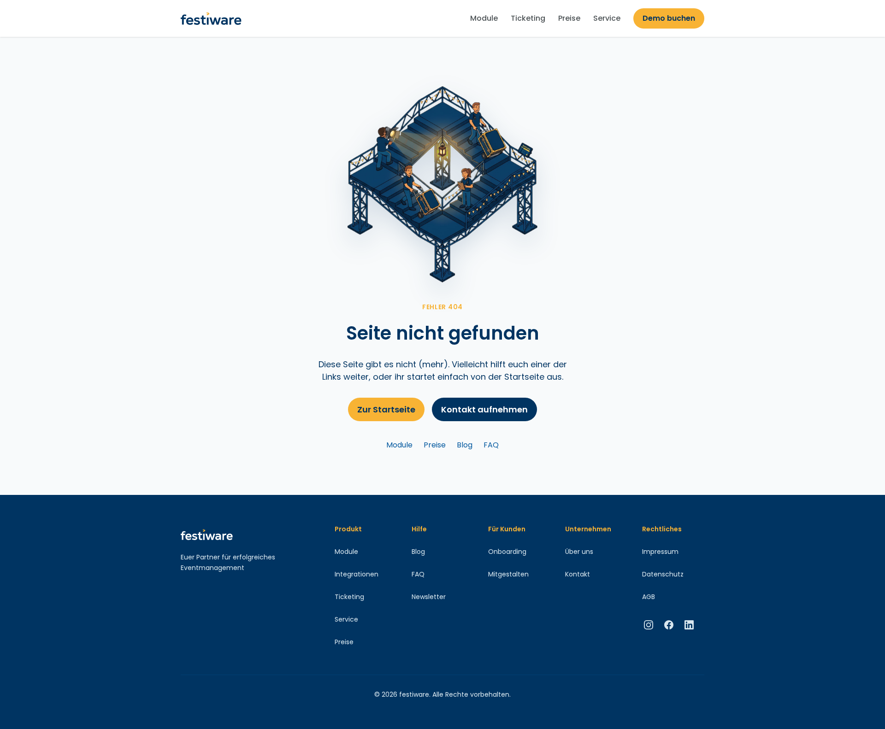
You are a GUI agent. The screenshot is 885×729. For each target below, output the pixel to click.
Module (484, 18)
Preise (569, 18)
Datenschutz (663, 574)
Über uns (579, 551)
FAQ (491, 445)
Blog (464, 445)
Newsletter (429, 596)
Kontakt (577, 574)
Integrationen (356, 574)
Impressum (660, 551)
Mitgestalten (508, 574)
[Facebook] (669, 625)
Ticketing (528, 18)
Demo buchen (669, 18)
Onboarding (507, 551)
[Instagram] (648, 625)
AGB (648, 596)
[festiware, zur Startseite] (211, 18)
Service (606, 18)
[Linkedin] (689, 625)
